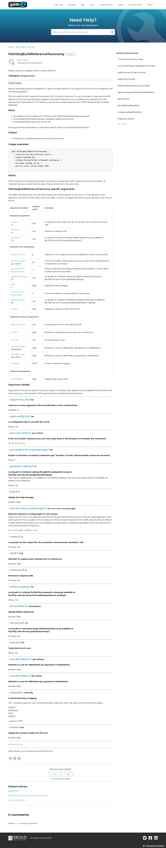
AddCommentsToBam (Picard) (132, 72)
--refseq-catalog (17, 300)
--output (14, 222)
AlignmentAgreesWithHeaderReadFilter (136, 92)
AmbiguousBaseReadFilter (130, 112)
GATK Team (22, 60)
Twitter (15, 760)
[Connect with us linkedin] (156, 838)
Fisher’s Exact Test (16, 800)
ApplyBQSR (13, 791)
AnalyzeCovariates (126, 119)
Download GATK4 (135, 5)
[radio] (54, 774)
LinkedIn (19, 760)
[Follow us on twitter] (145, 838)
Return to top (16, 744)
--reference (15, 230)
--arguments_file (17, 254)
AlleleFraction (124, 99)
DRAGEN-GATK (107, 5)
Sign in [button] (150, 5)
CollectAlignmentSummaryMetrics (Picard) (27, 795)
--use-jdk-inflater (17, 354)
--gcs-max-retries (17, 261)
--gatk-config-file (17, 324)
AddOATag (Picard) (126, 79)
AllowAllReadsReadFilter (129, 105)
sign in (17, 823)
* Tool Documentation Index (130, 59)
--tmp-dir (14, 340)
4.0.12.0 (31, 47)
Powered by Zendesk (155, 846)
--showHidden (16, 379)
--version (14, 309)
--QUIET (13, 332)
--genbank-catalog (18, 276)
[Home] (17, 4)
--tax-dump (15, 237)
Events (120, 5)
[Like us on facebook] (150, 838)
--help (12, 284)
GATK (11, 47)
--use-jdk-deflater (18, 346)
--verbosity (15, 363)
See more (122, 124)
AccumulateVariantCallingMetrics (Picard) (136, 66)
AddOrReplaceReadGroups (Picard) (134, 86)
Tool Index (71, 5)
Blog (82, 5)
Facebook (10, 760)
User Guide (59, 5)
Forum (92, 5)
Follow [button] (71, 54)
